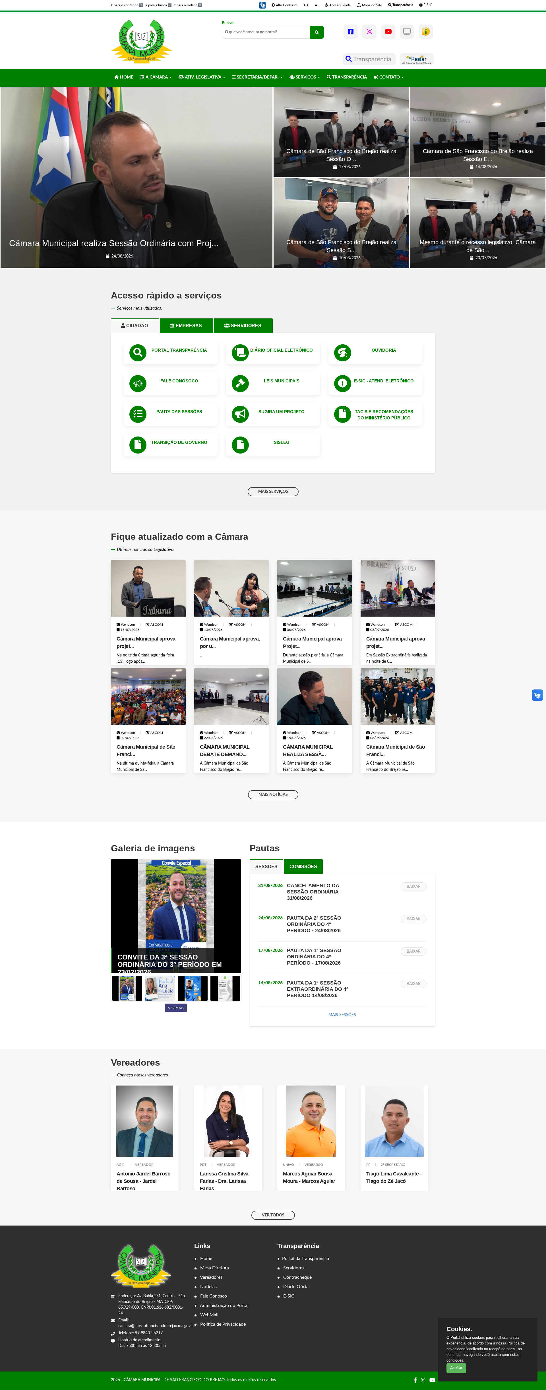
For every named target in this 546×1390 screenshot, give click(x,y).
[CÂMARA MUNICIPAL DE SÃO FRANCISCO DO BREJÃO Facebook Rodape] (415, 1380)
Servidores (293, 1268)
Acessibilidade (339, 5)
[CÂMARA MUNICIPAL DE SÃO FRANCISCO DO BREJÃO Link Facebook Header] (351, 31)
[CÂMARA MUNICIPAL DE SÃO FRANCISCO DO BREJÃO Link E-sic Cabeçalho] (426, 31)
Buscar (228, 23)
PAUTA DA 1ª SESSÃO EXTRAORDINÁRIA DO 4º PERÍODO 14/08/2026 (317, 989)
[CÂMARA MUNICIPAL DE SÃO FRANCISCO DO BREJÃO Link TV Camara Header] (407, 31)
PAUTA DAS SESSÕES (179, 411)
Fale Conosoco (179, 380)
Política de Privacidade (222, 1324)
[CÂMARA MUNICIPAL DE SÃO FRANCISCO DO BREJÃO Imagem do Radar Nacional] (417, 59)
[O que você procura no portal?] (317, 32)
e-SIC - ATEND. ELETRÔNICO (384, 380)
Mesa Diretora (214, 1268)
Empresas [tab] (191, 325)
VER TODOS (273, 1215)
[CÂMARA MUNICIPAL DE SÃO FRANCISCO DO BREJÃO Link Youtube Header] (388, 31)
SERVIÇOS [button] (306, 77)
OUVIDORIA (384, 350)
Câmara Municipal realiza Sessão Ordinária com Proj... (113, 243)
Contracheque (297, 1277)
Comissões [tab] (303, 866)
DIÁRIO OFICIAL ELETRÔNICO (281, 350)
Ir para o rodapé (187, 5)
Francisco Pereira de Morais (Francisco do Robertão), (390, 1181)
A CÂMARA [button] (156, 77)
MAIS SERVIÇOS (273, 492)
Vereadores (210, 1277)
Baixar (414, 887)
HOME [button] (126, 77)
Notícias (208, 1286)
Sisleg (281, 442)
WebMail (208, 1315)
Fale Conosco (213, 1296)
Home (205, 1258)
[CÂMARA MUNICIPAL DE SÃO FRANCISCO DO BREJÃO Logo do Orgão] (141, 40)
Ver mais (176, 1008)
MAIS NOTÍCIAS (273, 795)
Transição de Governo (179, 442)
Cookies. (459, 1329)
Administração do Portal (224, 1305)
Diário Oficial (296, 1286)
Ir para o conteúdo (126, 5)
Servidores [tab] (248, 325)
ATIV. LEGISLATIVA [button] (203, 77)
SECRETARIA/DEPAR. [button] (258, 77)
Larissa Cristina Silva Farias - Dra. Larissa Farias (141, 1181)
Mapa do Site (371, 5)
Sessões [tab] (266, 866)
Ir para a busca (158, 5)
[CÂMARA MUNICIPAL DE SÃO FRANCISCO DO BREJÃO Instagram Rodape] (423, 1380)
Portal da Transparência (305, 1258)
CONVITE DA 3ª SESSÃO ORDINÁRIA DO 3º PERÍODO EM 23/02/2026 (169, 964)
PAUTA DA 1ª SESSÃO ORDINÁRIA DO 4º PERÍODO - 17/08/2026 (314, 957)
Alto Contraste (286, 5)
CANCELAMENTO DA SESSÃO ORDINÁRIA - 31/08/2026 (314, 892)
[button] (262, 5)
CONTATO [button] (389, 77)
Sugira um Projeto (281, 411)
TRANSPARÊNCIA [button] (349, 77)
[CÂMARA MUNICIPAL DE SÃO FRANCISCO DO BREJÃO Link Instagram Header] (369, 31)
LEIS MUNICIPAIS (281, 380)
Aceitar (456, 1368)
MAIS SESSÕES (342, 1015)
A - (317, 5)
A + (306, 5)
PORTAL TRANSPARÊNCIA (179, 350)
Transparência (372, 59)
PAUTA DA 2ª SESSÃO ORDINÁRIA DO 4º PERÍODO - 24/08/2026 (314, 924)
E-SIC (288, 1296)
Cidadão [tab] (139, 325)
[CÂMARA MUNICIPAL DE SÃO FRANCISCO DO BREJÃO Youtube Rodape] (432, 1380)
